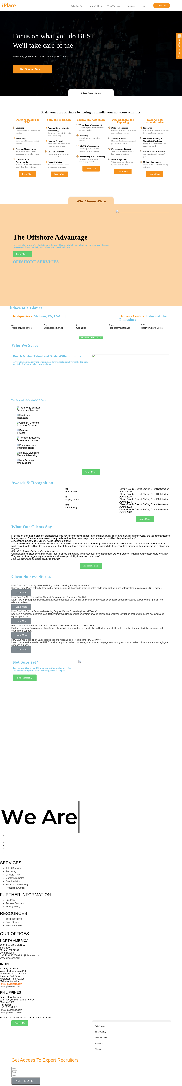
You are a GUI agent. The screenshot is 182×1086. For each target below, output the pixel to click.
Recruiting (11, 871)
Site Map (10, 900)
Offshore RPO (13, 874)
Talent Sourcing (13, 868)
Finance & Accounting (17, 884)
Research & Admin (15, 888)
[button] (161, 5)
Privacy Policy (13, 906)
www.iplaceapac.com (10, 1012)
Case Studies (12, 922)
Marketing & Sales (15, 878)
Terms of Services (15, 903)
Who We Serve (114, 6)
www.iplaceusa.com (10, 958)
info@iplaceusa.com (29, 955)
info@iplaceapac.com (11, 1010)
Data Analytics (13, 881)
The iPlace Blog (14, 919)
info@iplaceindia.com (11, 984)
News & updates (14, 925)
